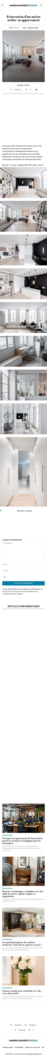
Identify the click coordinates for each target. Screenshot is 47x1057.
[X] (29, 1030)
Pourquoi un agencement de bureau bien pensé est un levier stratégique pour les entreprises (22, 841)
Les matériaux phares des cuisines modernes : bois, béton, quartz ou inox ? (22, 943)
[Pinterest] (15, 1030)
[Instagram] (25, 1025)
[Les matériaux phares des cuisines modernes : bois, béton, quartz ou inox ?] (23, 922)
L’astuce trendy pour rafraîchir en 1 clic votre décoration (21, 992)
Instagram (32, 1025)
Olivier (16, 28)
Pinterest (22, 1030)
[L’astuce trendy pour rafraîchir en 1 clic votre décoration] (23, 970)
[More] (36, 89)
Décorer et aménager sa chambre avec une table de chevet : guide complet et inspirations (22, 894)
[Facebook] (11, 1025)
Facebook (17, 1025)
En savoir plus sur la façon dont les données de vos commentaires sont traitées (22, 591)
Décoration (7, 835)
